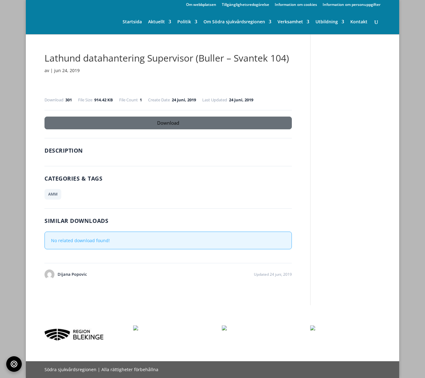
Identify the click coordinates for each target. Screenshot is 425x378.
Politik (184, 22)
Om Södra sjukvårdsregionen (234, 22)
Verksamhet (290, 22)
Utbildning (326, 22)
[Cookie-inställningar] (14, 364)
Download (168, 123)
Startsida (132, 22)
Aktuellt (156, 22)
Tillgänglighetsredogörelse (245, 5)
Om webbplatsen (201, 5)
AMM (53, 194)
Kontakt (358, 22)
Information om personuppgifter (352, 5)
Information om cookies (296, 5)
